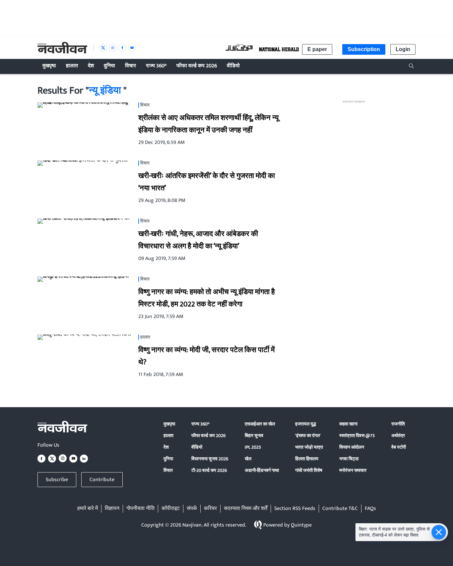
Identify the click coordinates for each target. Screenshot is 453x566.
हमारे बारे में (87, 509)
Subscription (364, 49)
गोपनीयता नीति (140, 509)
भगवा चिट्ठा (348, 459)
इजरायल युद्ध (305, 424)
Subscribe (57, 479)
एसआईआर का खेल (260, 424)
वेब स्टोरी (398, 447)
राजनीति (398, 424)
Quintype (301, 525)
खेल (248, 459)
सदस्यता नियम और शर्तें (245, 509)
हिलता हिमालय (306, 459)
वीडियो (196, 447)
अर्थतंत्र (398, 435)
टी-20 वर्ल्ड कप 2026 (209, 470)
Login (403, 49)
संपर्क (192, 509)
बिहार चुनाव (254, 435)
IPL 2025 (253, 447)
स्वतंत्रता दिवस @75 (357, 435)
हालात (168, 435)
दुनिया (168, 459)
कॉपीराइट (171, 509)
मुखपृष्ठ (169, 424)
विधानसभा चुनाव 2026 (209, 459)
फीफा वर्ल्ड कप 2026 (208, 435)
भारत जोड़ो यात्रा (309, 447)
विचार (168, 470)
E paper (317, 49)
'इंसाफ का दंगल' (308, 435)
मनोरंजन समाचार (352, 470)
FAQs (370, 509)
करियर (210, 509)
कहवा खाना (348, 424)
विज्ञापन (112, 509)
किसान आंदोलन (351, 447)
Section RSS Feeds (294, 509)
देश (166, 447)
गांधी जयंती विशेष (308, 470)
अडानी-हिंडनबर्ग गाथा (262, 470)
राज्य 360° (200, 424)
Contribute (102, 479)
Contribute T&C (340, 509)
